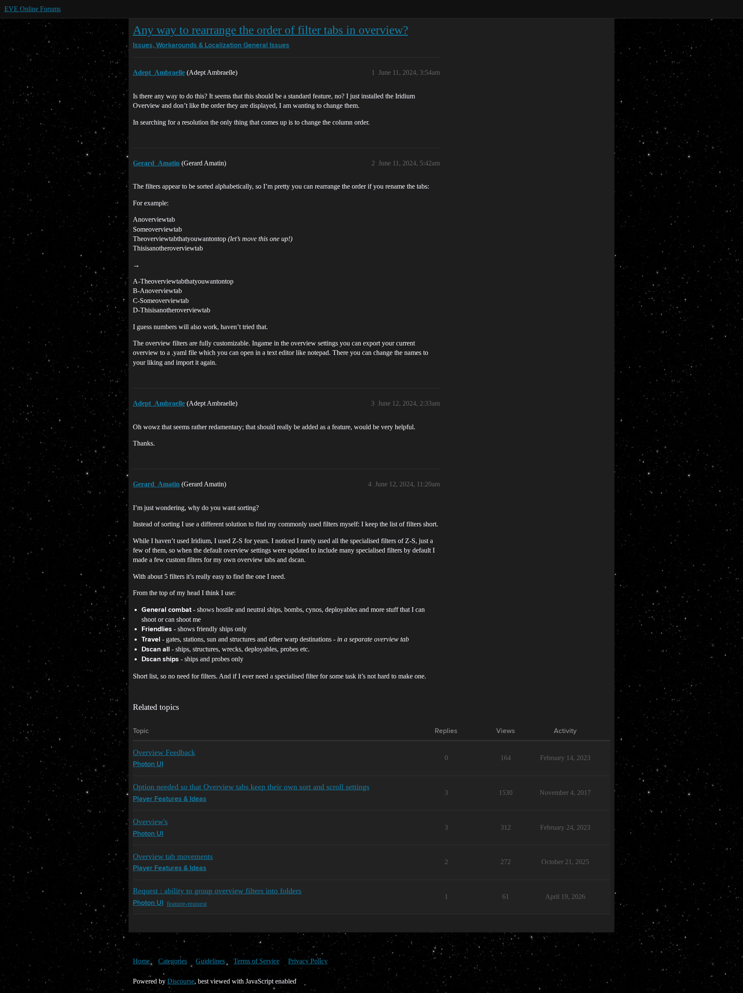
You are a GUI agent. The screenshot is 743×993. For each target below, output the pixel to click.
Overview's (150, 821)
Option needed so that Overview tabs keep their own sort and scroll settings (251, 786)
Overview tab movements (173, 856)
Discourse (180, 981)
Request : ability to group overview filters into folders (217, 890)
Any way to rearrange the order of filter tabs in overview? (270, 30)
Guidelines (210, 961)
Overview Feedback (164, 752)
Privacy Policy (308, 961)
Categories (172, 961)
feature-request (187, 903)
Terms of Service (256, 961)
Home (141, 961)
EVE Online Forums (32, 8)
